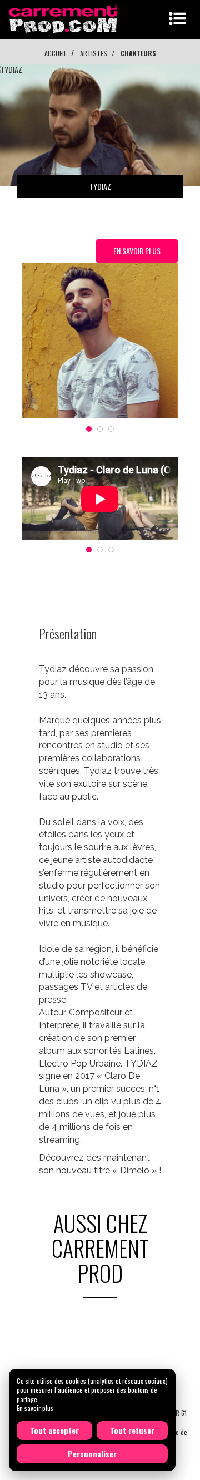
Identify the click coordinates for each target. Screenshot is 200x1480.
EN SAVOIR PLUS (137, 250)
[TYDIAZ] (100, 340)
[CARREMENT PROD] (64, 18)
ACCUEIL (55, 53)
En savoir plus (35, 1408)
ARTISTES (93, 53)
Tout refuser (132, 1430)
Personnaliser (92, 1453)
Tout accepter (54, 1430)
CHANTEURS (138, 53)
